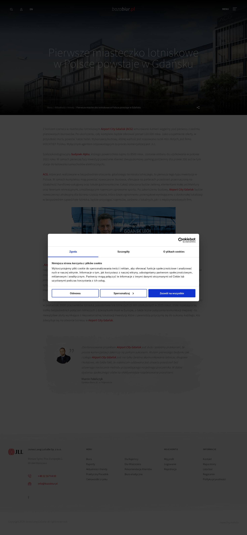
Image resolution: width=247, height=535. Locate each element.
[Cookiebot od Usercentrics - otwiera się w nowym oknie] (180, 240)
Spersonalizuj (122, 293)
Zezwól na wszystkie (172, 293)
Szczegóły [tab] (123, 251)
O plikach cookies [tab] (173, 251)
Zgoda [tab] (73, 251)
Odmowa (75, 293)
